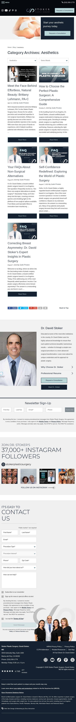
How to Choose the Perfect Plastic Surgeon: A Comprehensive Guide (51, 95)
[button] (33, 308)
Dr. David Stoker (52, 328)
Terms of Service (20, 631)
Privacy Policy (56, 421)
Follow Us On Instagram (34, 487)
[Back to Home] (38, 10)
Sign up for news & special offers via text (19, 596)
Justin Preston (24, 103)
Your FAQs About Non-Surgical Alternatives (19, 171)
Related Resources (58, 649)
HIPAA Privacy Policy (54, 646)
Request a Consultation (64, 10)
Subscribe (69, 410)
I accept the (9, 619)
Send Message (19, 625)
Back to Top (63, 308)
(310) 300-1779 (12, 659)
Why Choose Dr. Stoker (52, 367)
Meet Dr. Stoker (54, 387)
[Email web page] (45, 308)
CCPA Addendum (43, 649)
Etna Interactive (30, 708)
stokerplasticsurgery (18, 464)
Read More (22, 140)
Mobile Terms (43, 421)
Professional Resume (51, 373)
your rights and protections (23, 688)
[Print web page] (40, 308)
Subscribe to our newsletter (14, 592)
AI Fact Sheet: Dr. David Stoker (64, 653)
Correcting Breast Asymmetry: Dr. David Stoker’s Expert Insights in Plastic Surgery (22, 252)
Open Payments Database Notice (12, 692)
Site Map (71, 649)
